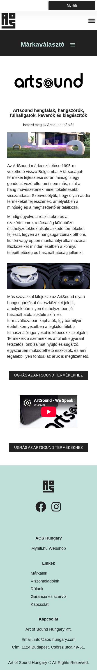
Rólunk (37, 589)
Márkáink (39, 573)
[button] (91, 20)
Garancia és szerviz (48, 596)
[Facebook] (40, 506)
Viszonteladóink (45, 581)
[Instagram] (56, 506)
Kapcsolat (39, 604)
